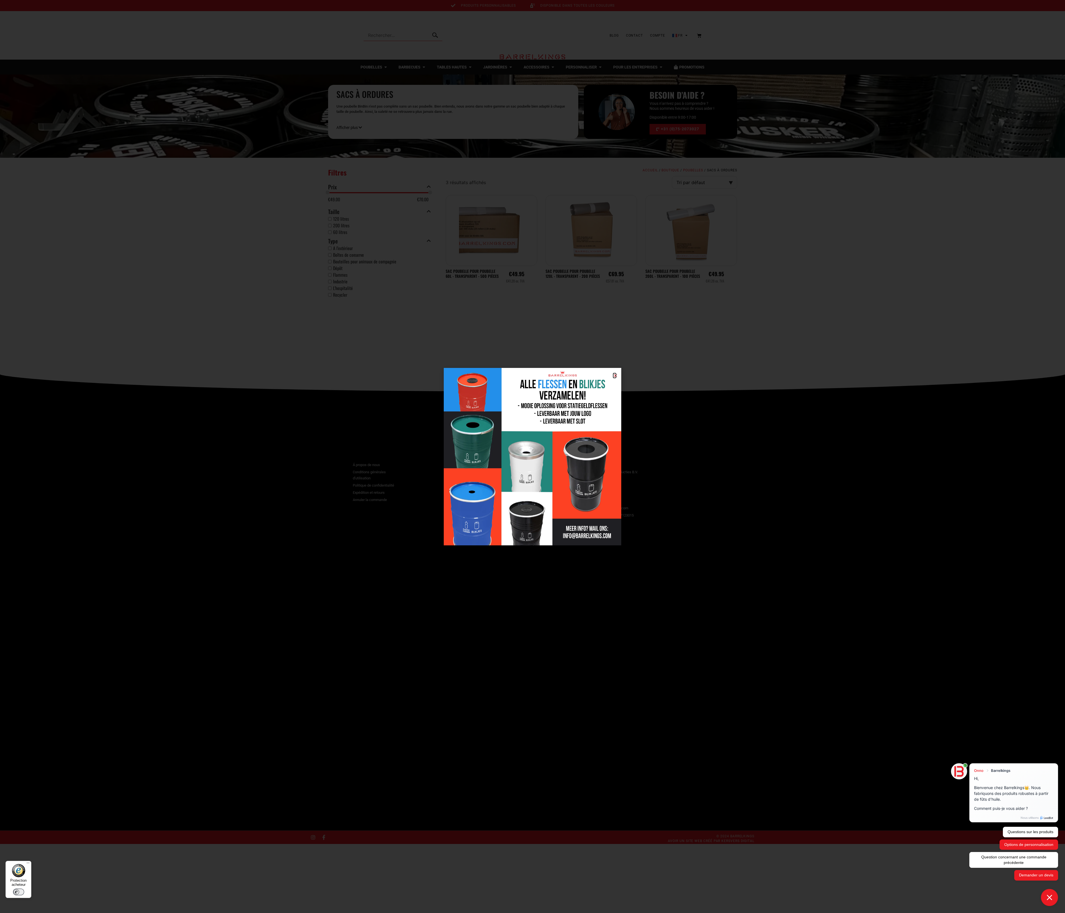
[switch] (18, 892)
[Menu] (28, 864)
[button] (614, 375)
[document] (532, 456)
